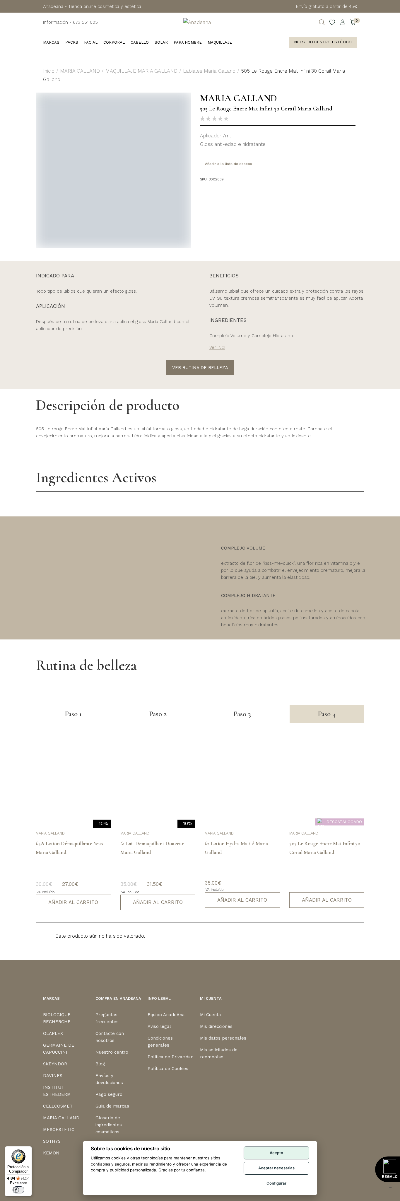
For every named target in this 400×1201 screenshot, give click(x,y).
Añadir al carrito (73, 902)
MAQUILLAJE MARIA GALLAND (141, 71)
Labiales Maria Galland (209, 71)
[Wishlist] (332, 22)
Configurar (276, 1183)
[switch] (18, 1189)
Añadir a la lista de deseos (228, 164)
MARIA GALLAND (80, 71)
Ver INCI (217, 347)
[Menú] (390, 1188)
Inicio (48, 71)
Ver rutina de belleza (200, 367)
